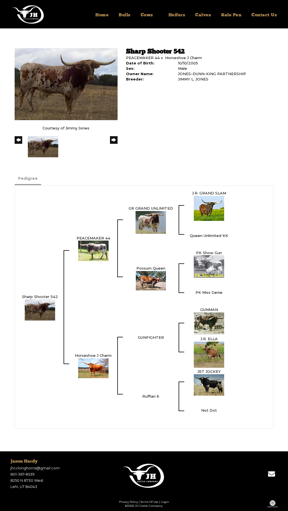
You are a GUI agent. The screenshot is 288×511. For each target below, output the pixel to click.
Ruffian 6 (150, 396)
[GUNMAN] (209, 323)
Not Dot (209, 410)
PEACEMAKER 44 (143, 57)
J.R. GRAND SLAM (209, 193)
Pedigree (28, 178)
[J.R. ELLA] (209, 354)
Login (165, 502)
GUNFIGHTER (151, 337)
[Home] (144, 475)
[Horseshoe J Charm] (93, 368)
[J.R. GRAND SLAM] (209, 208)
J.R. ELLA (209, 339)
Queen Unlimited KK (209, 235)
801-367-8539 (22, 474)
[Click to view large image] (66, 84)
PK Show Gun (209, 252)
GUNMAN (209, 309)
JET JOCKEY (209, 371)
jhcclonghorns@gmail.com (35, 468)
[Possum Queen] (151, 280)
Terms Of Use (149, 502)
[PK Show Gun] (209, 266)
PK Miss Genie (208, 292)
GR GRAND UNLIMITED (151, 208)
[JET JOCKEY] (209, 384)
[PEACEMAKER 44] (93, 250)
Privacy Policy (128, 502)
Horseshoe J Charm (183, 57)
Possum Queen (150, 268)
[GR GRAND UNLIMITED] (151, 222)
